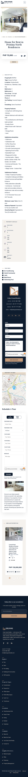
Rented (14, 62)
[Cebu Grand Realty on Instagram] (19, 315)
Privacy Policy (14, 363)
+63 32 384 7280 (16, 301)
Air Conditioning (9, 271)
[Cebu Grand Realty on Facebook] (8, 315)
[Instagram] (7, 643)
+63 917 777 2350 (17, 304)
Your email (7, 440)
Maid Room (7, 277)
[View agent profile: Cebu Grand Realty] (14, 291)
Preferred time (8, 427)
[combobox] (14, 430)
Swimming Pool (8, 279)
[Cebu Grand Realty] (6, 2)
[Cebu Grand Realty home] (8, 629)
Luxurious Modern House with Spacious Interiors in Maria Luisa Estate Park (13, 549)
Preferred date (8, 421)
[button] (24, 2)
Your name (7, 434)
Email (6, 328)
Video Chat (17, 417)
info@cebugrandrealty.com (16, 309)
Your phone (7, 447)
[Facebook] (3, 643)
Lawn (5, 275)
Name (6, 322)
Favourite (11, 571)
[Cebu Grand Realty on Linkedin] (15, 315)
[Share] (24, 56)
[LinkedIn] (11, 643)
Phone (6, 333)
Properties (10, 36)
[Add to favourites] (22, 56)
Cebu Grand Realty (14, 298)
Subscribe (14, 615)
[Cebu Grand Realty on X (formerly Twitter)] (12, 315)
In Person (10, 417)
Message (7, 339)
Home (4, 36)
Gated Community (9, 273)
